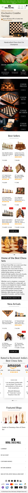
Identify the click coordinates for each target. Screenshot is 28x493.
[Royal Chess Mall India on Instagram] (6, 481)
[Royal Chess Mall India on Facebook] (9, 481)
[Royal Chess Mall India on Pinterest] (18, 481)
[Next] (25, 37)
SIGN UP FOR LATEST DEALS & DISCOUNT (12, 474)
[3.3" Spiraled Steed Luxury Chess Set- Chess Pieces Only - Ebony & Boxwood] (20, 325)
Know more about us (11, 297)
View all (14, 231)
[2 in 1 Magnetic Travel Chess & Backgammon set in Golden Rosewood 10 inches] (20, 201)
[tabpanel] (14, 245)
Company (4, 448)
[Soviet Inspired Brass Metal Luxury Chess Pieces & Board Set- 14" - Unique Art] (7, 223)
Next (26, 422)
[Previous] (22, 37)
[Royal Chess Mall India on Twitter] (15, 481)
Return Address (6, 467)
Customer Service (6, 461)
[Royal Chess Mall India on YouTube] (12, 481)
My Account (5, 455)
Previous (1, 422)
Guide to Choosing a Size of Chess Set (13, 428)
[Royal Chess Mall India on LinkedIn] (20, 481)
